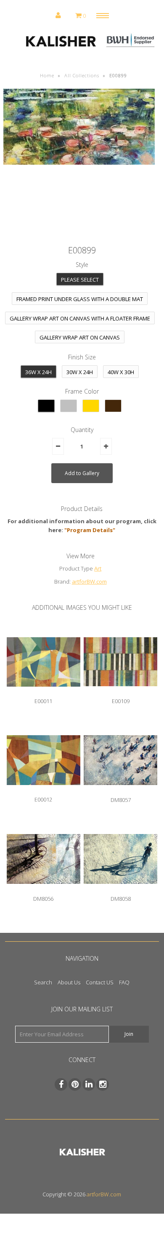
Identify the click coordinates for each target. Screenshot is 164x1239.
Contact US (100, 982)
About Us (69, 982)
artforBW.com (89, 581)
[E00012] (44, 791)
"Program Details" (89, 530)
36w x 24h (38, 372)
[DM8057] (121, 791)
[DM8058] (121, 890)
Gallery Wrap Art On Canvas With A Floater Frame (80, 318)
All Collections (81, 75)
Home (47, 75)
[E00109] (121, 692)
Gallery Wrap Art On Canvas (80, 337)
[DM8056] (44, 890)
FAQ (124, 982)
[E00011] (44, 693)
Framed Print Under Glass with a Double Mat (79, 299)
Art (97, 568)
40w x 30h (121, 372)
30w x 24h (79, 372)
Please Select (80, 279)
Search (43, 982)
